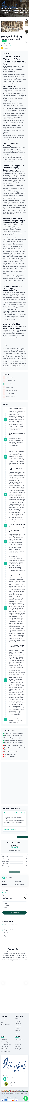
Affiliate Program (5, 1024)
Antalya (17, 1028)
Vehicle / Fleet (19, 1049)
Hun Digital (3, 1095)
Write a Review (23, 837)
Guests (5, 903)
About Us (3, 1020)
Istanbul (17, 1021)
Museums (17, 1046)
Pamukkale (18, 1026)
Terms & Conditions (6, 1044)
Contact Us (4, 1039)
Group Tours (18, 1042)
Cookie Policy (4, 1046)
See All (22, 31)
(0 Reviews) (7, 48)
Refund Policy (4, 1049)
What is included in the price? (13, 813)
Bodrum (17, 1033)
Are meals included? (10, 829)
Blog (2, 1022)
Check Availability (14, 912)
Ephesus (17, 1030)
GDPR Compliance (5, 1051)
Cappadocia (18, 1023)
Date (4, 896)
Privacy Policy (4, 1042)
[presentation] (3, 983)
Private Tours (18, 1044)
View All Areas (13, 1003)
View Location (13, 46)
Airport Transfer (19, 1039)
